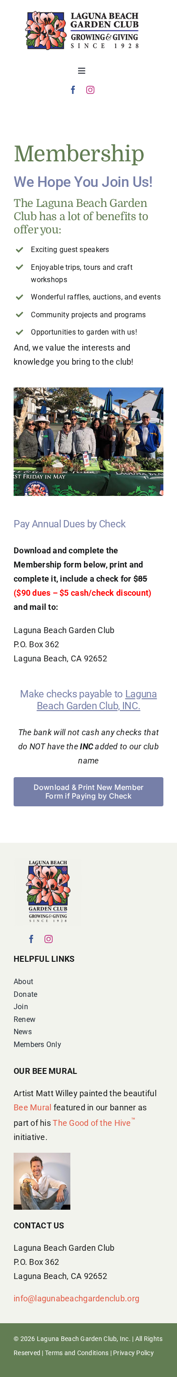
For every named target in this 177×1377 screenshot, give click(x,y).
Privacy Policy (133, 1352)
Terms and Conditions (76, 1352)
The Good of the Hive (94, 1123)
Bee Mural (32, 1107)
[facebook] (73, 90)
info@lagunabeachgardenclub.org (76, 1298)
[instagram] (90, 90)
